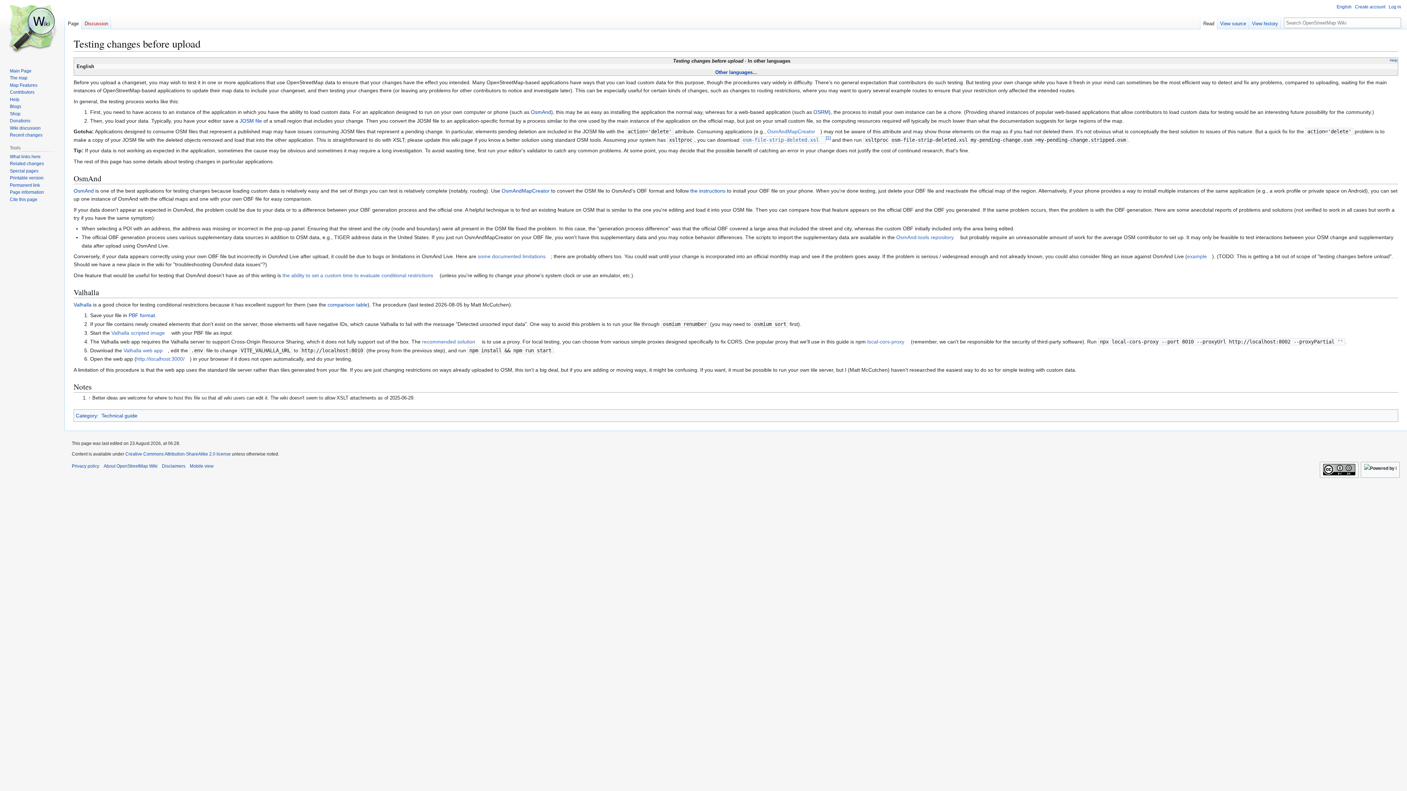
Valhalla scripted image (138, 333)
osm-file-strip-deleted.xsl (781, 140)
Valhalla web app (143, 350)
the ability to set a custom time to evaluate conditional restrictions (357, 275)
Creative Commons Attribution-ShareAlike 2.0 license (178, 454)
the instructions (707, 191)
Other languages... (736, 72)
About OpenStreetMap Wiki (131, 466)
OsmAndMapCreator (791, 131)
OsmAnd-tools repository (925, 237)
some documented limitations (512, 256)
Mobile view (202, 466)
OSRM (821, 112)
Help (1393, 60)
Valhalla (83, 305)
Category (86, 416)
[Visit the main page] (32, 29)
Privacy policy (85, 466)
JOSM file (251, 121)
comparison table (348, 305)
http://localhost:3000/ (160, 359)
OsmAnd (541, 112)
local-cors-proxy (885, 342)
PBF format (142, 315)
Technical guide (119, 416)
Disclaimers (173, 466)
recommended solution (448, 342)
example (1197, 256)
